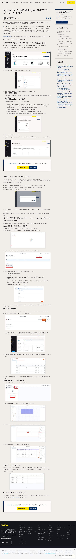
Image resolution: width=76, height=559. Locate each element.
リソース (58, 533)
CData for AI (50, 2)
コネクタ (39, 527)
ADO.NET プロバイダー (23, 532)
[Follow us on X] (48, 18)
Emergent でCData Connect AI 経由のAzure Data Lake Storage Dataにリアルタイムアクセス (64, 76)
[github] (8, 538)
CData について (51, 527)
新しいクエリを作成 (62, 50)
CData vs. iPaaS (41, 537)
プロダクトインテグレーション (42, 530)
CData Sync (30, 527)
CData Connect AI (7, 36)
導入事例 (59, 529)
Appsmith (5, 26)
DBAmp (29, 533)
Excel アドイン (21, 540)
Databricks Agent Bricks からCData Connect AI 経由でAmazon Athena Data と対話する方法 (65, 85)
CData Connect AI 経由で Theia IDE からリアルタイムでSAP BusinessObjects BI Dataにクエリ (64, 101)
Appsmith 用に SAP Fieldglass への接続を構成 (64, 32)
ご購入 (60, 2)
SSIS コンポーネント (32, 531)
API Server (21, 536)
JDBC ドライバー (22, 529)
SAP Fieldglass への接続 (63, 36)
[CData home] (5, 2)
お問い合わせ (70, 2)
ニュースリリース (51, 529)
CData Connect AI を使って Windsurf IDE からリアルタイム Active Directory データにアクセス (64, 90)
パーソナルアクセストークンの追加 (65, 39)
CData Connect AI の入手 (62, 55)
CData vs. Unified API (42, 539)
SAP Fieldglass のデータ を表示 (65, 51)
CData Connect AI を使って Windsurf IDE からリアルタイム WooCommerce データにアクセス (64, 71)
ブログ (58, 531)
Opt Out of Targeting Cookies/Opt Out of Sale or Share (63, 555)
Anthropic (69, 528)
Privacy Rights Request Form (49, 553)
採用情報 (49, 538)
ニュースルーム (50, 531)
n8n (67, 536)
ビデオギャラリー (60, 538)
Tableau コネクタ (22, 543)
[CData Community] (10, 538)
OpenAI (68, 538)
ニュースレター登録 (61, 535)
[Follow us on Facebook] (46, 18)
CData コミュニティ (61, 527)
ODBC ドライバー (22, 527)
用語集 (58, 537)
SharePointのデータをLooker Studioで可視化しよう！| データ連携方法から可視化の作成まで (64, 106)
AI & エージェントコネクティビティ (42, 533)
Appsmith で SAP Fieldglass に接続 (65, 47)
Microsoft (68, 534)
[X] (4, 538)
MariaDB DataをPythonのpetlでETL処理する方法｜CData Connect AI (64, 97)
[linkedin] (2, 538)
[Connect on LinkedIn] (50, 18)
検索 (63, 2)
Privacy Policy (5, 553)
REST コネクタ (21, 538)
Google (68, 532)
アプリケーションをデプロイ (64, 53)
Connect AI (30, 529)
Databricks (69, 530)
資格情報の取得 (61, 34)
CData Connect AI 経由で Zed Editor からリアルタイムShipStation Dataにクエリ (65, 66)
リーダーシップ (50, 535)
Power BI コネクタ (22, 541)
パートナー (40, 535)
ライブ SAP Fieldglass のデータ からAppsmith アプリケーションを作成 (64, 43)
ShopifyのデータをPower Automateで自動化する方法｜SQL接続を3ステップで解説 (65, 80)
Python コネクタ (22, 534)
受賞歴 (49, 533)
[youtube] (6, 538)
